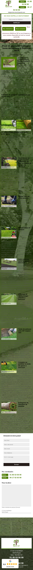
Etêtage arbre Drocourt (16, 533)
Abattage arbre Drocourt (5, 525)
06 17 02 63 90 (15, 478)
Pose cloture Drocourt (15, 528)
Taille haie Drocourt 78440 (26, 523)
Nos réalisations (8, 28)
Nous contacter (20, 28)
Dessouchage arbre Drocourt (16, 523)
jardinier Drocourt (3, 530)
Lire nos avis (10, 566)
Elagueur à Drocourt (25, 528)
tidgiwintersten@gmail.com (16, 12)
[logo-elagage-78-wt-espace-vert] (9, 3)
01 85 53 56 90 (15, 475)
